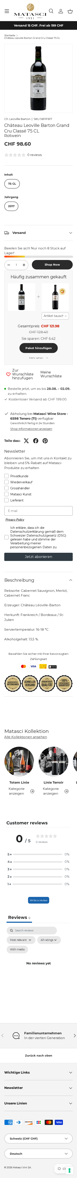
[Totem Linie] (19, 761)
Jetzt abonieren (38, 557)
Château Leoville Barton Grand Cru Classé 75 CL (32, 38)
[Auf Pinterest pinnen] (45, 441)
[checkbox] (17, 949)
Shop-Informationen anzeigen (31, 428)
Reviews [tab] (19, 917)
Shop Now (52, 264)
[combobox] (55, 316)
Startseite (9, 35)
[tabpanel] (38, 968)
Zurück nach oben (38, 1055)
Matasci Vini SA (22, 1167)
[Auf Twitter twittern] (26, 441)
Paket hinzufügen (38, 348)
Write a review (38, 900)
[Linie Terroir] (53, 761)
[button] (70, 11)
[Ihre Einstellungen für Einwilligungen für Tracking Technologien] (69, 1170)
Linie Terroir (53, 782)
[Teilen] (35, 441)
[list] (38, 78)
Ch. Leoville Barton (17, 119)
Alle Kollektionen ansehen (25, 737)
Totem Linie (19, 782)
